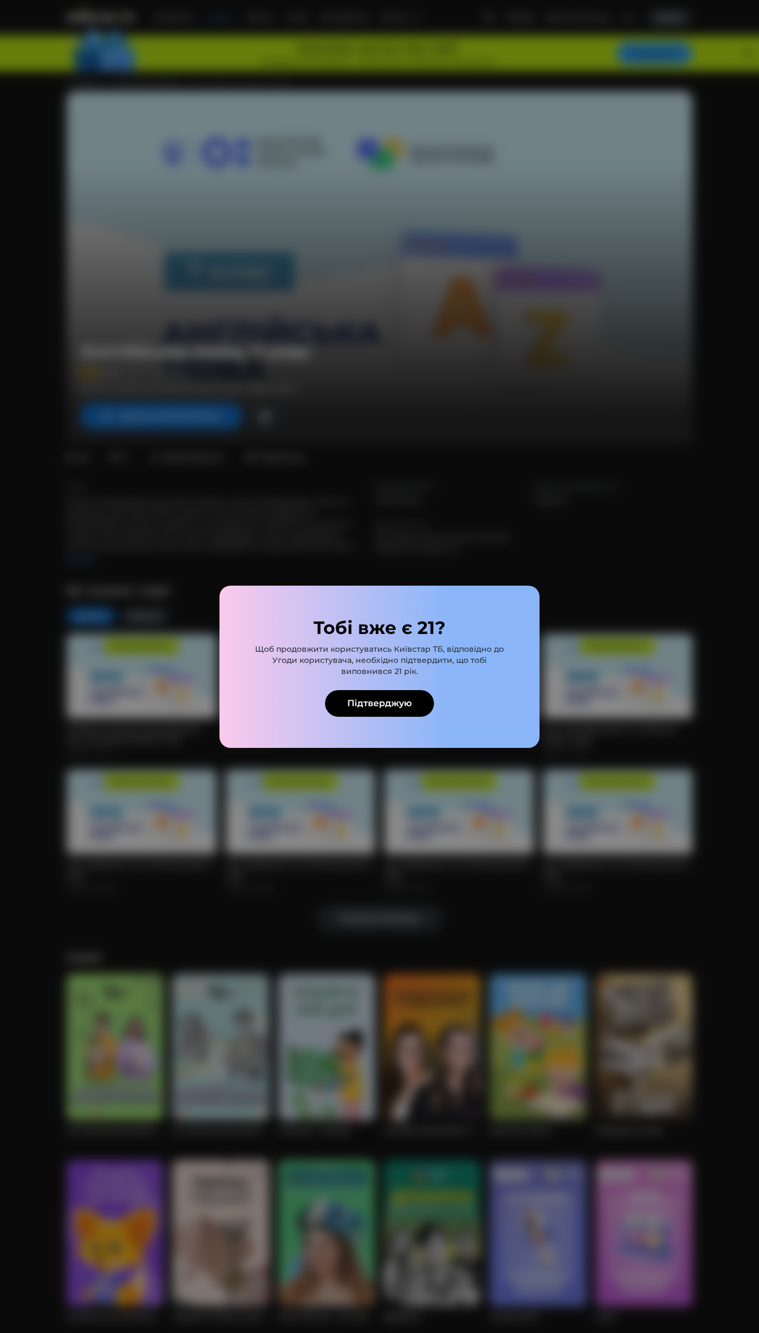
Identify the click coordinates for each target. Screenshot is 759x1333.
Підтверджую (379, 703)
